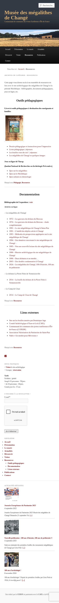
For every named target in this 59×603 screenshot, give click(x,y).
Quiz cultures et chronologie (20, 177)
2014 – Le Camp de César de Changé (23, 295)
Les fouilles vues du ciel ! (19, 152)
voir (31, 202)
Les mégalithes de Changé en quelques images (27, 155)
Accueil (7, 49)
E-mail (7, 397)
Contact (7, 61)
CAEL (40, 594)
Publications (41, 55)
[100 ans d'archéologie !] (29, 560)
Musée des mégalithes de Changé (28, 15)
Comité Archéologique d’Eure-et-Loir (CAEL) (27, 323)
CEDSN (20, 594)
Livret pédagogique (16, 149)
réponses (29, 149)
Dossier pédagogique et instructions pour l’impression (30, 146)
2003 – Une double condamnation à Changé (26, 261)
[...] (31, 515)
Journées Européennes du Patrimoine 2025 (20, 506)
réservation (17, 370)
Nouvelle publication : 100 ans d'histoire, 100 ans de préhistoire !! (28, 538)
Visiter (18, 55)
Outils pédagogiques (29, 100)
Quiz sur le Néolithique (18, 174)
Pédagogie (17, 183)
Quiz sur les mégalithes (18, 171)
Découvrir (8, 55)
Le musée (30, 49)
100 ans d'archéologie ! (12, 570)
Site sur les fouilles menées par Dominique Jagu (27, 320)
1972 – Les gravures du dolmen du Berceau (26, 219)
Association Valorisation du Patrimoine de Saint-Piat (29, 332)
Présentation (18, 49)
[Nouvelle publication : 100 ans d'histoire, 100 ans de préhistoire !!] (29, 527)
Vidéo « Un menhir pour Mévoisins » (23, 336)
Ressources (29, 55)
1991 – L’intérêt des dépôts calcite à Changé (26, 231)
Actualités (41, 49)
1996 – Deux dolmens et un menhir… (23, 258)
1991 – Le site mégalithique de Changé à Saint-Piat (29, 228)
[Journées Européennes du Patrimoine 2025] (29, 495)
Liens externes (29, 312)
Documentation (29, 194)
